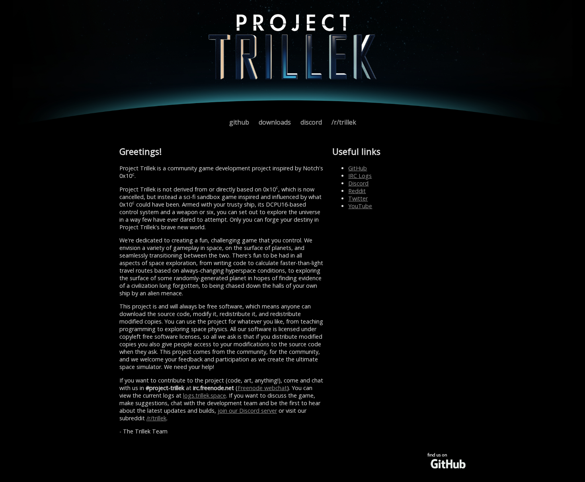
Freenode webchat (262, 388)
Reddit (357, 191)
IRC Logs (360, 176)
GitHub (357, 168)
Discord (358, 183)
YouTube (360, 206)
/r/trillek (344, 122)
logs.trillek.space (204, 395)
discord (311, 122)
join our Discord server (247, 410)
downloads (275, 122)
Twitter (358, 198)
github (239, 122)
